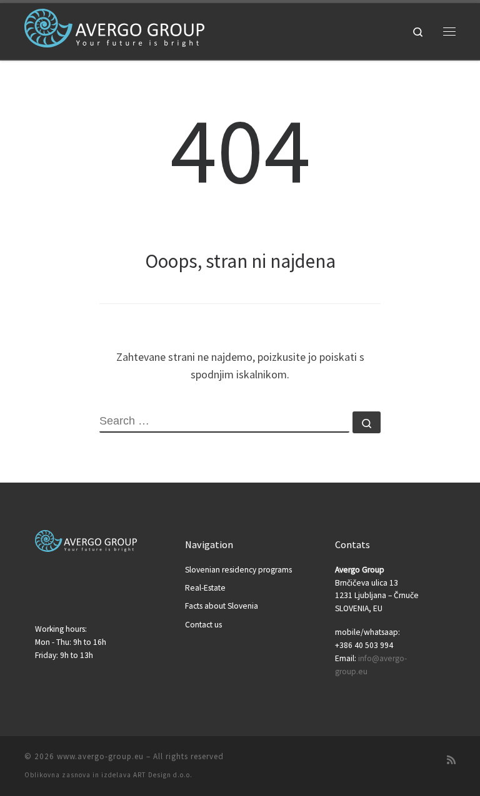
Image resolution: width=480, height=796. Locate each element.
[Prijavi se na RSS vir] (451, 760)
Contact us (203, 624)
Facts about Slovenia (221, 606)
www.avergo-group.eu (100, 756)
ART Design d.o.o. (162, 774)
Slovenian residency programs (238, 569)
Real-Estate (205, 587)
